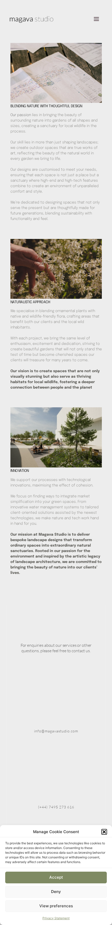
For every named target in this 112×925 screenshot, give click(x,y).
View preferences (56, 905)
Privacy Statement (56, 918)
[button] (104, 831)
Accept (56, 877)
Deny (56, 891)
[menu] (96, 19)
